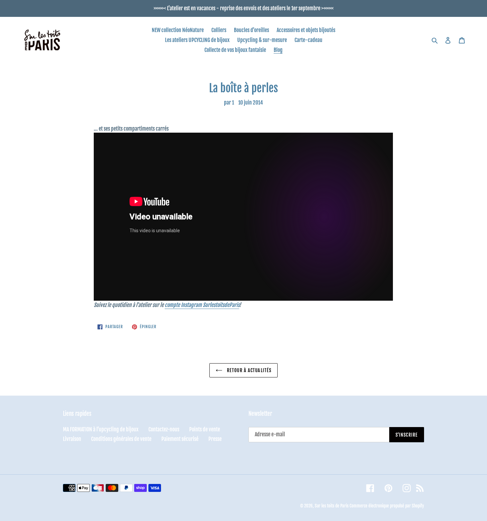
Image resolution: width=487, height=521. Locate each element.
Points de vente (204, 429)
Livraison (72, 439)
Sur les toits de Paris (332, 505)
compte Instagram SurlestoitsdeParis (202, 305)
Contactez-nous (163, 429)
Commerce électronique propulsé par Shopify (387, 505)
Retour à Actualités (248, 370)
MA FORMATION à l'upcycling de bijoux (100, 429)
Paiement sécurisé (179, 439)
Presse (215, 439)
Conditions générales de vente (121, 439)
